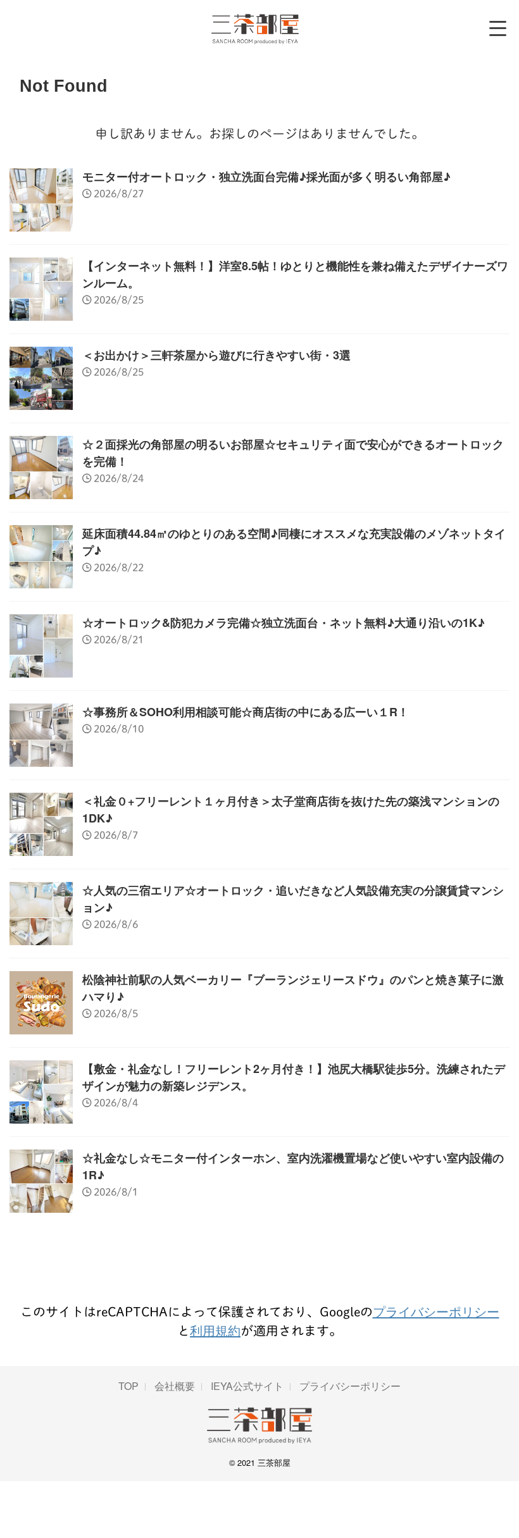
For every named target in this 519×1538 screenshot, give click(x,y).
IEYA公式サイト (247, 1386)
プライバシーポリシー (436, 1311)
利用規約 (215, 1330)
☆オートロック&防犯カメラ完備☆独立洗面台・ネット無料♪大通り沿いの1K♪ (283, 622)
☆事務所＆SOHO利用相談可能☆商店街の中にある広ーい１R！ (245, 712)
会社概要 (174, 1386)
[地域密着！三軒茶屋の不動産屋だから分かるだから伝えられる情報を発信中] (255, 28)
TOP (128, 1386)
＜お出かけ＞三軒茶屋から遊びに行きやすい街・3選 (216, 355)
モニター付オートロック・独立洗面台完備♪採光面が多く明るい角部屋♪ (266, 176)
